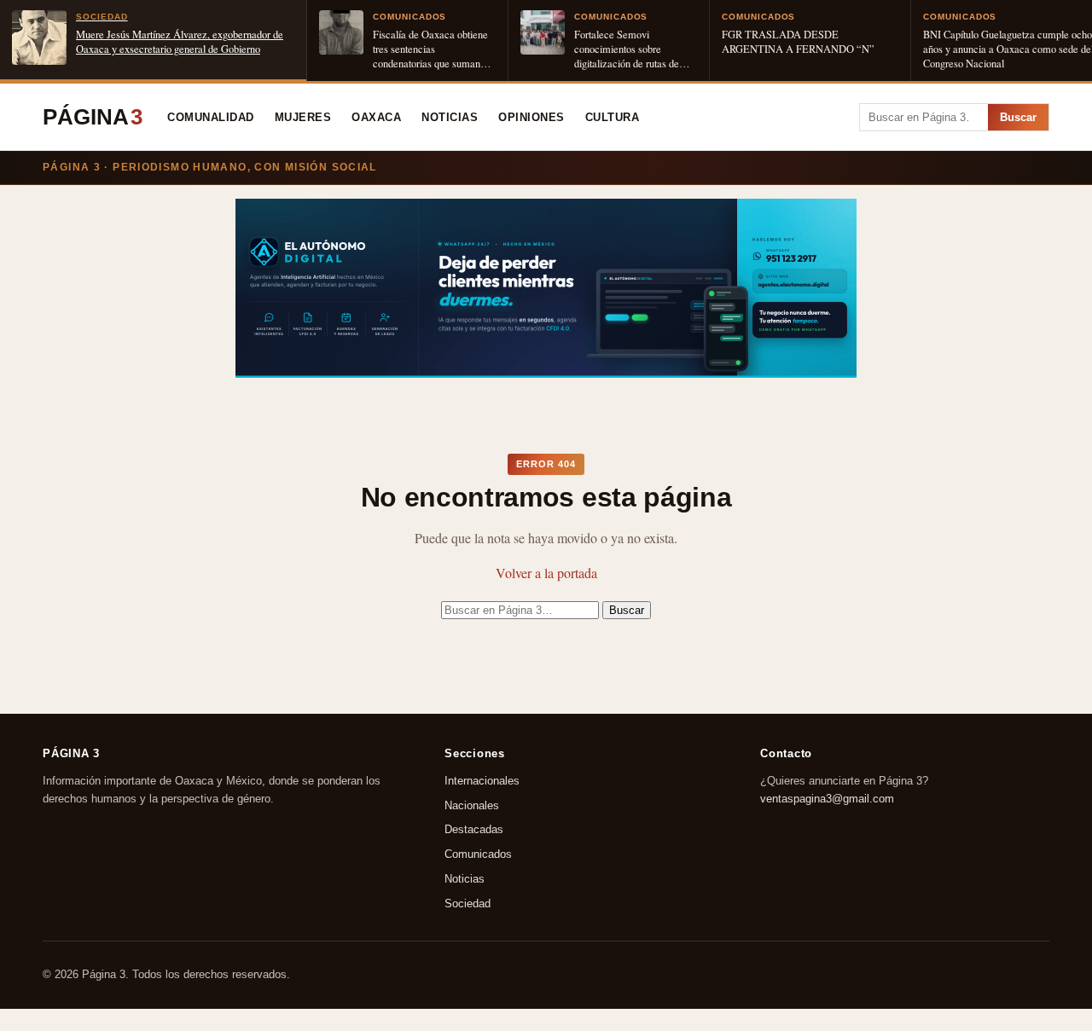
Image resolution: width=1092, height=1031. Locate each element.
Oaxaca (376, 118)
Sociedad (467, 903)
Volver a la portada (546, 573)
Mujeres (303, 118)
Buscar (1018, 117)
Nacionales (471, 805)
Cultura (612, 118)
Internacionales (482, 780)
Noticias (449, 118)
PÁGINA (92, 117)
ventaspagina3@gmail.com (827, 798)
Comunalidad (210, 118)
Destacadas (473, 830)
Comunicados (478, 855)
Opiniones (531, 118)
